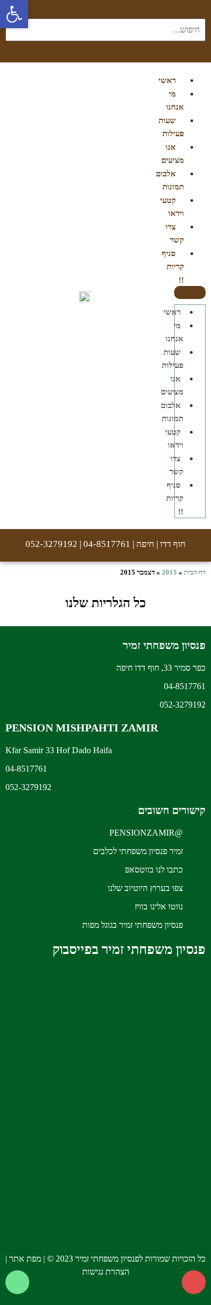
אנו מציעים (172, 385)
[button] (190, 292)
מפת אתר (25, 1258)
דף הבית (195, 572)
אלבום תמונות (170, 180)
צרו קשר (175, 233)
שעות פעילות (171, 127)
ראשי (172, 312)
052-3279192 (51, 544)
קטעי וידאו (172, 207)
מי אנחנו (175, 101)
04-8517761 (106, 544)
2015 (169, 572)
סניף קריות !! (173, 266)
